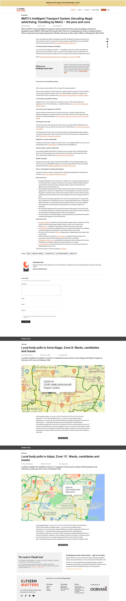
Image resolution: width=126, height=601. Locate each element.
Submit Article (95, 10)
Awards (48, 589)
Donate (104, 10)
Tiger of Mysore (61, 236)
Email (23, 304)
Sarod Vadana (43, 228)
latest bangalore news (62, 253)
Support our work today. (37, 567)
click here (63, 248)
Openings (48, 590)
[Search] (108, 10)
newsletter (73, 253)
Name (23, 298)
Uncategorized (57, 26)
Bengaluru (24, 15)
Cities (72, 10)
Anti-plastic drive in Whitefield (64, 155)
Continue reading (63, 438)
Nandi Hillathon (52, 144)
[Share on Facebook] (107, 47)
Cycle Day (58, 232)
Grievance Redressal (79, 592)
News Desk (26, 26)
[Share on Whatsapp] (107, 44)
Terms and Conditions (80, 587)
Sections (86, 10)
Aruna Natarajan (28, 464)
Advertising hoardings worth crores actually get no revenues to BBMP (59, 57)
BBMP (28, 253)
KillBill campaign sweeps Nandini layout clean (62, 166)
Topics (80, 10)
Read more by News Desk (39, 269)
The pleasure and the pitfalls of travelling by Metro (73, 95)
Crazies (45, 226)
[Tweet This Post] (107, 41)
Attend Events (64, 587)
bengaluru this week (37, 253)
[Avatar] (26, 266)
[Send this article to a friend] (107, 39)
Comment (24, 284)
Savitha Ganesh (28, 355)
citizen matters (49, 253)
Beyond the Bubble (44, 222)
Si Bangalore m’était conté (46, 240)
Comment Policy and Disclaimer (79, 591)
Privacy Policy (78, 586)
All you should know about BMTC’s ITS (65, 43)
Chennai (24, 344)
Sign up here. (67, 578)
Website (23, 310)
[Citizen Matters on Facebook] (25, 596)
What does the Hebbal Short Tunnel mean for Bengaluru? (63, 5)
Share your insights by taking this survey (54, 174)
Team (47, 587)
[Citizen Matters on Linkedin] (29, 596)
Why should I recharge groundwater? (50, 136)
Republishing (78, 589)
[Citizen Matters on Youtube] (33, 596)
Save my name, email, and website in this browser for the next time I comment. (39, 317)
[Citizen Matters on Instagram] (21, 596)
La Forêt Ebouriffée (44, 244)
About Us (48, 586)
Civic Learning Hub (65, 589)
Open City (63, 590)
